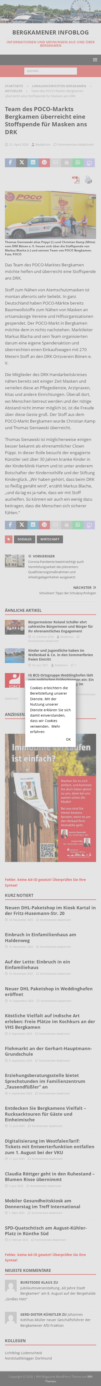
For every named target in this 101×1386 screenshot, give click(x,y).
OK (68, 739)
